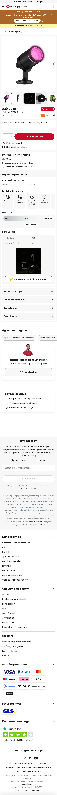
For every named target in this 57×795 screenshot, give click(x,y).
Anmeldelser (8, 617)
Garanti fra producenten (15, 579)
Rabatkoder (8, 622)
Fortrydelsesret (10, 651)
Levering (6, 565)
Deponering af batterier (42, 767)
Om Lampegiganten (16, 589)
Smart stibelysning (13, 31)
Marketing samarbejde (14, 599)
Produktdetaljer (13, 291)
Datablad (50, 115)
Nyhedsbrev (8, 603)
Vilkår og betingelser (13, 646)
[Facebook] (20, 758)
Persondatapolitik (16, 763)
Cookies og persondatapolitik (17, 641)
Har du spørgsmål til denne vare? (31, 279)
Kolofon (6, 655)
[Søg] (49, 6)
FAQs (5, 547)
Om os (5, 594)
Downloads (10, 316)
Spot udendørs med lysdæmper (19, 337)
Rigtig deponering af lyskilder (29, 771)
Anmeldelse (10, 308)
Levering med (11, 703)
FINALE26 (27, 21)
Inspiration (7, 627)
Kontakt (6, 552)
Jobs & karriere (10, 613)
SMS (4, 608)
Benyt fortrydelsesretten (16, 542)
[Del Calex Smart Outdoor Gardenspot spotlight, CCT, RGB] (53, 45)
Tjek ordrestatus (10, 556)
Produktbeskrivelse (15, 299)
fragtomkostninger (28, 784)
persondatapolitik (40, 524)
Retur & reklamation (12, 575)
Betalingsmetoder (11, 561)
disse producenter (28, 489)
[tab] (28, 558)
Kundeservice (11, 537)
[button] (6, 98)
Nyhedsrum (21, 627)
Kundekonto (8, 570)
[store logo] (19, 6)
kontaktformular (35, 521)
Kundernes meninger (16, 721)
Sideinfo (7, 636)
